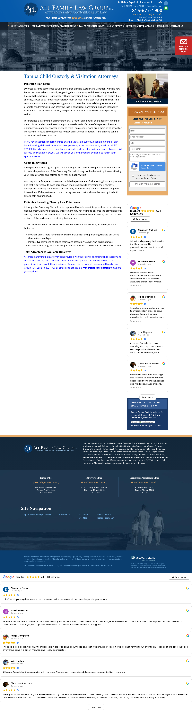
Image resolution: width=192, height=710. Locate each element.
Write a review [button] (140, 219)
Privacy (143, 168)
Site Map (83, 518)
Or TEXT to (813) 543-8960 (147, 14)
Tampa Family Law (105, 518)
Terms (149, 168)
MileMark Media (161, 567)
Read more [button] (135, 286)
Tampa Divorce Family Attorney (36, 514)
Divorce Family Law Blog (140, 26)
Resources (162, 26)
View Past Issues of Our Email (145, 404)
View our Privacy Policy (146, 178)
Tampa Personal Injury (92, 26)
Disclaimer (83, 514)
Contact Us (177, 26)
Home (13, 26)
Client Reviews (115, 26)
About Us (23, 26)
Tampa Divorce (104, 514)
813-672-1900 (147, 10)
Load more (147, 397)
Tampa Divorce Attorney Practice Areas (53, 26)
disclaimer (154, 175)
